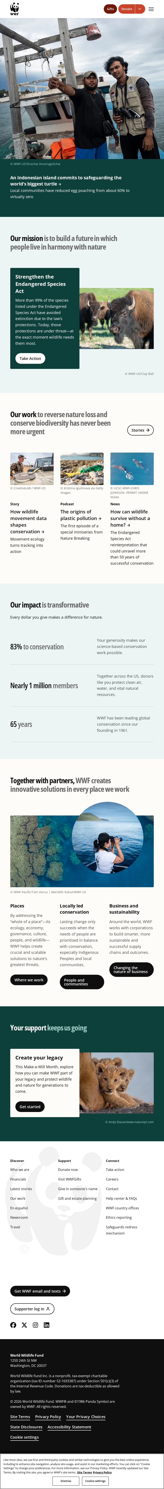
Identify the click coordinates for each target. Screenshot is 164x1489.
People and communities (76, 982)
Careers (112, 1179)
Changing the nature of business (131, 969)
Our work (17, 1198)
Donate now (68, 1169)
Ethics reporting (119, 1217)
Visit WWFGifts (69, 1179)
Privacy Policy (48, 1416)
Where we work (29, 979)
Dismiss (66, 1481)
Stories (138, 430)
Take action (115, 1169)
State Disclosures (26, 1426)
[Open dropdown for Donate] (140, 9)
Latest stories (21, 1189)
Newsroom (19, 1217)
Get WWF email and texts (38, 1291)
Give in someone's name (78, 1189)
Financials (18, 1179)
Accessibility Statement (69, 1426)
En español (19, 1208)
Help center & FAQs (121, 1198)
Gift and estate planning (77, 1198)
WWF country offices (122, 1208)
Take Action (30, 358)
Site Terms (20, 1416)
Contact (112, 1189)
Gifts (110, 9)
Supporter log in (29, 1308)
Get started (30, 1106)
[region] (82, 1471)
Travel (15, 1227)
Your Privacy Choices (85, 1416)
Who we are (19, 1169)
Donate (127, 9)
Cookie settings (24, 1437)
